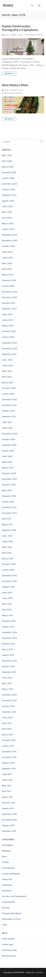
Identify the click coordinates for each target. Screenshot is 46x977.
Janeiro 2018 (8, 501)
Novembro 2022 (9, 348)
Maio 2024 (7, 263)
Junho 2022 (7, 365)
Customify (39, 972)
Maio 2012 (7, 723)
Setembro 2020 (9, 445)
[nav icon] (39, 5)
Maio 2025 (7, 212)
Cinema (5, 862)
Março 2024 (7, 274)
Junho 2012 (7, 717)
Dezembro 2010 (9, 814)
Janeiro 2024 (8, 286)
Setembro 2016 (9, 530)
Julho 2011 (7, 774)
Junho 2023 (7, 320)
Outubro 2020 (8, 439)
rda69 (6, 35)
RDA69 (8, 5)
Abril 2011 (6, 791)
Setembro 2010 (9, 831)
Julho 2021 (7, 422)
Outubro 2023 (8, 303)
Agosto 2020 (8, 450)
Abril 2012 (6, 729)
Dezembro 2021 (9, 399)
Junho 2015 (7, 598)
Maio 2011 (6, 785)
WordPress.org (9, 956)
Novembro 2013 (9, 660)
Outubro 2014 (8, 643)
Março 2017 (7, 524)
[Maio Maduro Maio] (23, 105)
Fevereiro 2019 (9, 484)
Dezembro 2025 (9, 184)
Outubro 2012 (8, 706)
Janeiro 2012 (8, 746)
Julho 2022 (7, 360)
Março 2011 (7, 797)
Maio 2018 (7, 490)
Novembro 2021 (9, 405)
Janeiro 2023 (8, 337)
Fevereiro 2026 (9, 172)
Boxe (4, 856)
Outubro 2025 (8, 189)
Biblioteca (6, 851)
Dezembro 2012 (9, 694)
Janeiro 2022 (8, 394)
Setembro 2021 (9, 416)
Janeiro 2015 (8, 626)
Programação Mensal (13, 93)
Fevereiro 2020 (9, 473)
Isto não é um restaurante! (14, 896)
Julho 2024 (7, 252)
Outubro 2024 (8, 246)
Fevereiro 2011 (8, 802)
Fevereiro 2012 (9, 740)
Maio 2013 (7, 683)
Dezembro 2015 (9, 575)
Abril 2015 (6, 609)
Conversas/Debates (34, 35)
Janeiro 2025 (8, 229)
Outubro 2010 (8, 825)
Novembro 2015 (9, 581)
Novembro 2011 (9, 757)
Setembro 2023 (9, 308)
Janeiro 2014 (8, 655)
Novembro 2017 (9, 513)
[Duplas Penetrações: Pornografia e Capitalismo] (23, 46)
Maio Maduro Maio (15, 85)
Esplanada (7, 885)
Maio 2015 (7, 604)
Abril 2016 (6, 553)
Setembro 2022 (9, 354)
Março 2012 (7, 734)
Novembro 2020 (9, 433)
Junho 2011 (7, 780)
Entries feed (7, 944)
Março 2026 (7, 167)
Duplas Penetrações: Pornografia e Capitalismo (20, 28)
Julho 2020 (7, 456)
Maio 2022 (7, 371)
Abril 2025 (7, 218)
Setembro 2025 (9, 195)
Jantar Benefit (8, 902)
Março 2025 (7, 223)
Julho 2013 (7, 677)
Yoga (4, 924)
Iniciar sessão (8, 938)
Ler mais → (9, 73)
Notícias (6, 907)
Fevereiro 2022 (9, 388)
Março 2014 (7, 649)
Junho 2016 (7, 541)
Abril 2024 (7, 269)
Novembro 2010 (9, 819)
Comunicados (8, 868)
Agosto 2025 (8, 201)
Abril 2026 (7, 161)
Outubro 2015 (8, 587)
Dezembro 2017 (9, 507)
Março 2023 (7, 325)
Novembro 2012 (9, 700)
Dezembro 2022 (9, 343)
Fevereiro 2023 (9, 331)
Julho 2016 (7, 536)
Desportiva (7, 879)
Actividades (7, 845)
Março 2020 (7, 467)
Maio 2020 (7, 462)
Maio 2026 (7, 155)
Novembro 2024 (9, 240)
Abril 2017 (6, 518)
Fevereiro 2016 (9, 564)
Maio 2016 (7, 547)
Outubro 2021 (8, 411)
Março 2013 (7, 689)
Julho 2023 (7, 314)
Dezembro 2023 (9, 291)
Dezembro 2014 (9, 632)
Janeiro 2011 (8, 808)
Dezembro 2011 (9, 751)
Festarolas (6, 890)
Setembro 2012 (9, 712)
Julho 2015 (7, 592)
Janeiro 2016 (8, 570)
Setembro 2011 (9, 768)
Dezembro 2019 (9, 479)
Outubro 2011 (8, 763)
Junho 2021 (7, 428)
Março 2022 (7, 382)
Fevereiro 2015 (9, 621)
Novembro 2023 (9, 297)
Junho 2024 (7, 257)
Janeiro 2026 (8, 178)
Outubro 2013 (8, 666)
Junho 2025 (7, 206)
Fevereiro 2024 (9, 280)
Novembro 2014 (9, 638)
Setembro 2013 (9, 672)
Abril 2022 (7, 377)
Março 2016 (7, 558)
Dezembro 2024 (9, 235)
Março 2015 (7, 615)
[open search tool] (32, 5)
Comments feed (9, 950)
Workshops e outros (11, 919)
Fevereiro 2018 (9, 496)
